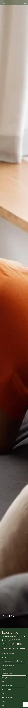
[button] (25, 3)
